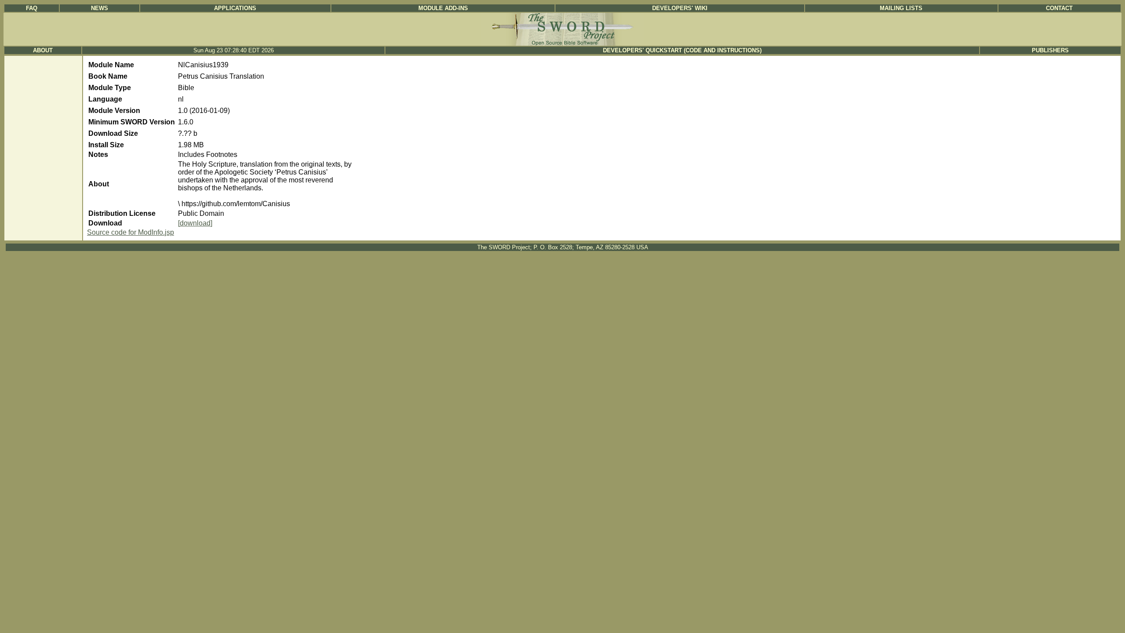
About (43, 50)
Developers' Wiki (680, 8)
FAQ (31, 8)
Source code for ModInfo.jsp (130, 232)
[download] (195, 223)
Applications (235, 8)
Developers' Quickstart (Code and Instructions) (682, 50)
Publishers (1050, 50)
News (99, 8)
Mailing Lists (901, 8)
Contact (1059, 8)
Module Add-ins (443, 8)
